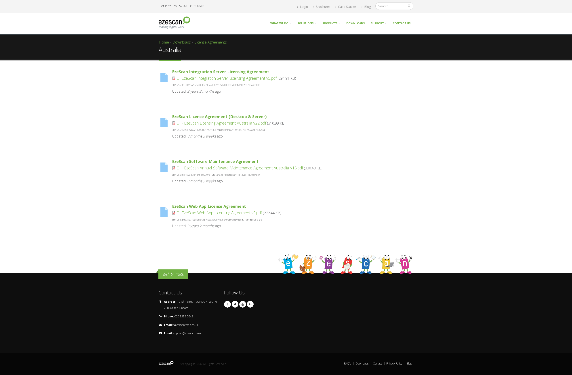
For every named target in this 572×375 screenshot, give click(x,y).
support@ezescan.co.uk (187, 333)
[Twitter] (235, 304)
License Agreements (210, 42)
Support (377, 23)
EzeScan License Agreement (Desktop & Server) (219, 116)
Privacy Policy (394, 363)
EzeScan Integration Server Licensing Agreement (220, 71)
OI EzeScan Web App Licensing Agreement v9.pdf (219, 212)
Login (303, 6)
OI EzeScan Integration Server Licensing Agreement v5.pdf (227, 78)
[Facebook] (227, 304)
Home (164, 42)
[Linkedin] (250, 304)
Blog (367, 6)
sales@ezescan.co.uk (185, 325)
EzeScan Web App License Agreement (209, 206)
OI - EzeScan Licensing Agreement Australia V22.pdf (221, 123)
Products (329, 23)
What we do (279, 23)
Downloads (355, 23)
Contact (377, 363)
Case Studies (347, 6)
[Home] (176, 22)
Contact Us (401, 23)
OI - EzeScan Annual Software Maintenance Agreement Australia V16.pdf (240, 168)
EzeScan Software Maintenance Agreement (215, 161)
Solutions (305, 23)
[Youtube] (242, 304)
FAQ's (347, 363)
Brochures (322, 6)
